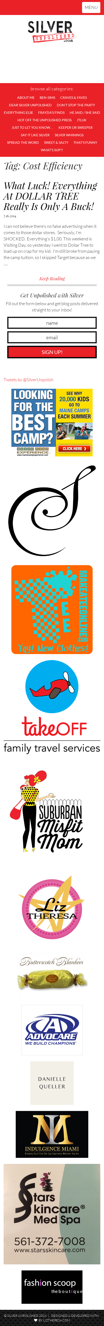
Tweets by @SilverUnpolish (28, 379)
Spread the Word (23, 142)
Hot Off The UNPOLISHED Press (44, 120)
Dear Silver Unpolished (30, 105)
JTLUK (82, 120)
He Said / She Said (85, 112)
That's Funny (85, 142)
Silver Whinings (69, 135)
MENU (92, 8)
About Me (26, 97)
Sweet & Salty (56, 142)
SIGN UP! (52, 352)
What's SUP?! (52, 150)
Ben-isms (47, 97)
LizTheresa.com (56, 1320)
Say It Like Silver (35, 135)
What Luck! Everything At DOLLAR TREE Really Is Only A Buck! (50, 195)
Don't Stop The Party (76, 105)
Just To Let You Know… (32, 127)
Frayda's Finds (51, 112)
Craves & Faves (73, 97)
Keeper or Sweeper (76, 127)
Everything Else (18, 112)
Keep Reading (52, 278)
